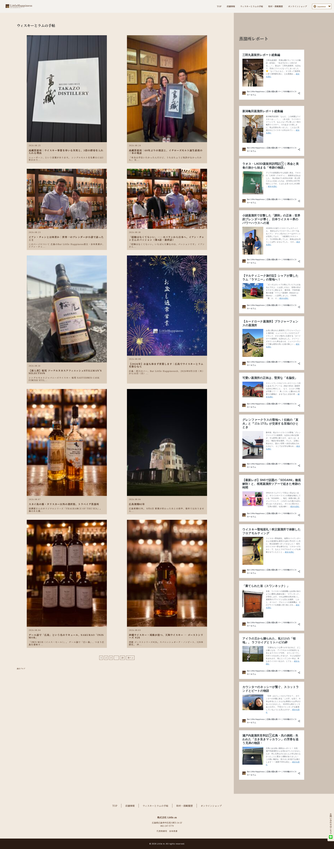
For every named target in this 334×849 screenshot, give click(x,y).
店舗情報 (231, 6)
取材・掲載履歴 (275, 6)
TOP (219, 6)
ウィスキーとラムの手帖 (251, 6)
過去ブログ (21, 669)
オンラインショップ (297, 6)
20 (122, 658)
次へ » (130, 658)
